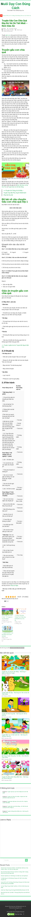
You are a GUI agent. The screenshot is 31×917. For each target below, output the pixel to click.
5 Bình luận (19, 30)
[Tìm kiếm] (26, 860)
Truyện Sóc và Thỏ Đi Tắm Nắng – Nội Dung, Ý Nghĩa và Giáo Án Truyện (14, 672)
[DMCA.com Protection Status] (15, 914)
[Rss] (15, 910)
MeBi (4, 28)
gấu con (8, 35)
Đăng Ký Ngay (14, 585)
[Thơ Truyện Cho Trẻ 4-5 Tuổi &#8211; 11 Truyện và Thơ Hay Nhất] (7, 611)
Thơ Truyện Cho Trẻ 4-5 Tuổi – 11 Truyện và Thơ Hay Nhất (7, 617)
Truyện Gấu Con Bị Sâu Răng (16, 187)
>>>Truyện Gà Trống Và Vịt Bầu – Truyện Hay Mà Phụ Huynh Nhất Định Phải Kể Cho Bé (14, 193)
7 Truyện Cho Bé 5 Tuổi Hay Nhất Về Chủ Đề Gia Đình (7, 634)
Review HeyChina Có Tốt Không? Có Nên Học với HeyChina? (14, 875)
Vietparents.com (20, 906)
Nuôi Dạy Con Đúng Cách (15, 6)
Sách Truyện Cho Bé (8, 30)
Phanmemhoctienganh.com (15, 908)
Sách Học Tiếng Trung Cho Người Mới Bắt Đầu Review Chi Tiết (15, 890)
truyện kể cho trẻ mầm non (17, 647)
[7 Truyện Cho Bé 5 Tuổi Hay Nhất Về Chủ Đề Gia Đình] (7, 629)
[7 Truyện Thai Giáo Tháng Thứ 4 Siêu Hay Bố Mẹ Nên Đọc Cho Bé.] (20, 611)
